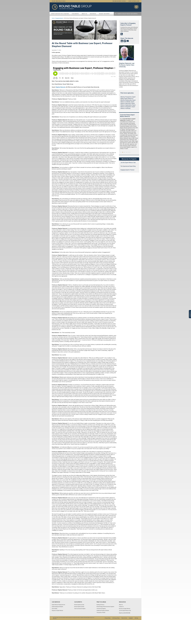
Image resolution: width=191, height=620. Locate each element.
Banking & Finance (100, 604)
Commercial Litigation (101, 608)
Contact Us (121, 606)
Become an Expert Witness (124, 608)
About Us (84, 13)
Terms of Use (124, 618)
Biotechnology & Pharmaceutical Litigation (105, 606)
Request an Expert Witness (57, 610)
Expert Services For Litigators (60, 13)
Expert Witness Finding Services (58, 604)
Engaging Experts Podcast (127, 169)
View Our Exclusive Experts (79, 608)
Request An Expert (104, 13)
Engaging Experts (59, 18)
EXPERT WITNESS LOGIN (133, 1)
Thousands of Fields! (101, 612)
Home (53, 18)
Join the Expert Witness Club (128, 162)
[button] (121, 152)
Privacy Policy (107, 618)
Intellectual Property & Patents (103, 610)
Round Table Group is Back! (58, 1)
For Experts (75, 13)
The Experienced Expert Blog (128, 166)
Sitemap (136, 618)
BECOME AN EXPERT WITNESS (119, 1)
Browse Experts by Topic (79, 604)
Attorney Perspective (126, 97)
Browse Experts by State (79, 606)
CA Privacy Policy (115, 618)
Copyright (131, 618)
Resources (93, 13)
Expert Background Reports (57, 606)
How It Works (54, 608)
